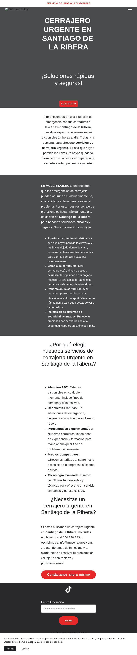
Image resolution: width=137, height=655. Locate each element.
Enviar (68, 620)
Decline (25, 648)
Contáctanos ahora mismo (68, 574)
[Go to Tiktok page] (68, 589)
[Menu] (130, 9)
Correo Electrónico (52, 602)
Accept (10, 648)
